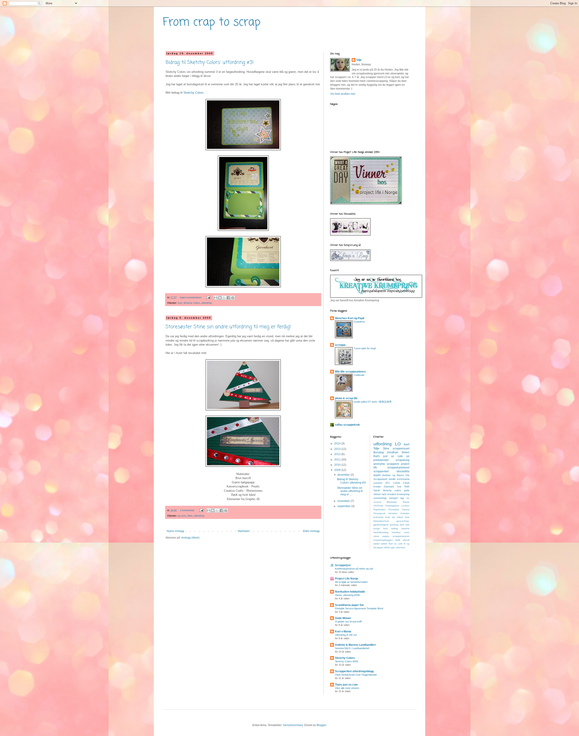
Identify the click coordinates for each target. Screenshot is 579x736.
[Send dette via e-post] (215, 297)
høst (384, 494)
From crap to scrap (212, 22)
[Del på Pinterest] (232, 297)
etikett (400, 517)
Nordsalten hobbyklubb (350, 591)
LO (398, 444)
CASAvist (378, 505)
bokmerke (378, 517)
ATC (387, 483)
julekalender (381, 460)
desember (344, 474)
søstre (384, 543)
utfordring (206, 303)
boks (387, 517)
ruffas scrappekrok (347, 424)
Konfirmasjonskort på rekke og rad (354, 568)
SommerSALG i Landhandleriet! (352, 648)
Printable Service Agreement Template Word (359, 608)
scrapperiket (381, 471)
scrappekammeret (398, 467)
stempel (393, 498)
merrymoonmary (293, 725)
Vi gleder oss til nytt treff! (348, 621)
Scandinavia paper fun (349, 605)
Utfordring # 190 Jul (345, 635)
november (344, 501)
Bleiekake (392, 502)
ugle (392, 547)
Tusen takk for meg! (365, 348)
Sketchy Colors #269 (346, 661)
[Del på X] (224, 297)
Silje (359, 60)
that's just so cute (388, 456)
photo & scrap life (346, 398)
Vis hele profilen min (342, 93)
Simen (405, 452)
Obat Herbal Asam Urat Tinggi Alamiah (356, 674)
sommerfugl (379, 498)
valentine (400, 547)
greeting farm (397, 524)
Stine (189, 515)
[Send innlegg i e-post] (208, 297)
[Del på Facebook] (228, 297)
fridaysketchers (381, 521)
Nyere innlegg (175, 531)
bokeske (405, 513)
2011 (337, 459)
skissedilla (402, 471)
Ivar (399, 486)
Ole (407, 475)
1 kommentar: (188, 510)
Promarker (394, 509)
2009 (337, 470)
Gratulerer (359, 321)
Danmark (389, 486)
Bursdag (378, 452)
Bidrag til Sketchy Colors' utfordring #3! (210, 62)
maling (394, 528)
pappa (385, 536)
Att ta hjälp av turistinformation (351, 582)
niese (376, 536)
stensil (406, 540)
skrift (397, 540)
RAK (406, 486)
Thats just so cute (346, 684)
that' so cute (396, 543)
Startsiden (243, 531)
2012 (337, 454)
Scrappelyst (343, 565)
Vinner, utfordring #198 (347, 595)
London (405, 505)
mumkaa (396, 532)
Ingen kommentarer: (191, 297)
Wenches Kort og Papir (350, 318)
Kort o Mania (343, 631)
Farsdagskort (392, 505)
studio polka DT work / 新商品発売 (373, 401)
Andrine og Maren (393, 475)
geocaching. (402, 521)
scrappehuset (401, 448)
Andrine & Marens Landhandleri (355, 644)
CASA (396, 483)
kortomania (403, 479)
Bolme (406, 502)
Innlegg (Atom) (190, 537)
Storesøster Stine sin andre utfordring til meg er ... (350, 491)
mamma (405, 528)
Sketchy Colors (193, 92)
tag (402, 498)
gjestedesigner (381, 524)
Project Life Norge (346, 578)
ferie (407, 517)
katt (407, 524)
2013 (337, 449)
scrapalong (402, 460)
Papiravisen (379, 509)
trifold (387, 547)
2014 (337, 443)
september (344, 506)
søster (376, 543)
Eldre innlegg (311, 531)
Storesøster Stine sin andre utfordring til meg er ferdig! (228, 327)
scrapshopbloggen (383, 540)
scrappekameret (401, 536)
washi (377, 475)
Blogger (321, 725)
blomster (393, 513)
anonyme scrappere (386, 463)
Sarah (376, 490)
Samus (405, 509)
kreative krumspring (398, 494)
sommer (377, 483)
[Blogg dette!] (220, 297)
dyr (393, 517)
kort (180, 303)
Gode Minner (343, 618)
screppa (340, 345)
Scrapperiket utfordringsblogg (354, 671)
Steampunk (379, 513)
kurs (385, 528)
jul (179, 515)
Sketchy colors (191, 303)
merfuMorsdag (380, 532)
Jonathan (392, 452)
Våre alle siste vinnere (347, 688)
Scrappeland (380, 479)
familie (392, 479)
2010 (337, 464)
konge (376, 528)
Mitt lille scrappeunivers (350, 371)
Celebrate (359, 375)
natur (406, 532)
